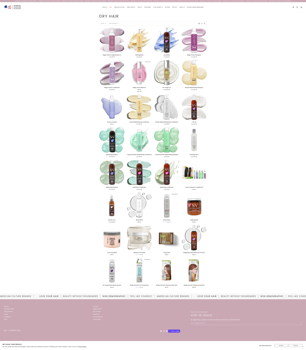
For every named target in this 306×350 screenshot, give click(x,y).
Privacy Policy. (83, 346)
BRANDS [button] (6, 306)
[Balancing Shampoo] (112, 172)
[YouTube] (167, 331)
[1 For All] (194, 107)
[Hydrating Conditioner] (139, 172)
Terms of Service (98, 317)
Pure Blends (7, 317)
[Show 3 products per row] (201, 23)
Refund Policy (97, 311)
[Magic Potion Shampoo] (194, 40)
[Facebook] (161, 331)
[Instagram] (164, 331)
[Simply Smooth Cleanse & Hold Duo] (194, 270)
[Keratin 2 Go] (112, 205)
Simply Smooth (8, 311)
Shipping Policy (97, 309)
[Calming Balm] (139, 40)
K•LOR (5, 319)
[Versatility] (166, 40)
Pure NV (6, 314)
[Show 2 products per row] (199, 23)
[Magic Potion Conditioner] (112, 73)
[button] (104, 7)
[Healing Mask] (194, 205)
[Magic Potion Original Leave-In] (112, 40)
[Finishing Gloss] (194, 140)
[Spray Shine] (139, 205)
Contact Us (96, 314)
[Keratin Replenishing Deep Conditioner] (166, 107)
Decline (296, 345)
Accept (281, 345)
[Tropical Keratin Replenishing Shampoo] (166, 140)
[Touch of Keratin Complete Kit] (194, 172)
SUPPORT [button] (95, 306)
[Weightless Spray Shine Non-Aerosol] (194, 238)
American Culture (9, 309)
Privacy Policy (97, 319)
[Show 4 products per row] (205, 23)
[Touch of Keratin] (112, 107)
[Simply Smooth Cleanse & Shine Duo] (166, 270)
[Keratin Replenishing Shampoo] (194, 73)
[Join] (300, 323)
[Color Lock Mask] (112, 238)
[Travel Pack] (166, 238)
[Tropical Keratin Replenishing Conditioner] (139, 140)
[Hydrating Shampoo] (112, 140)
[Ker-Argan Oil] (166, 73)
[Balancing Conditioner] (166, 172)
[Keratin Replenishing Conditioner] (139, 107)
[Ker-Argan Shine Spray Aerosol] (112, 270)
